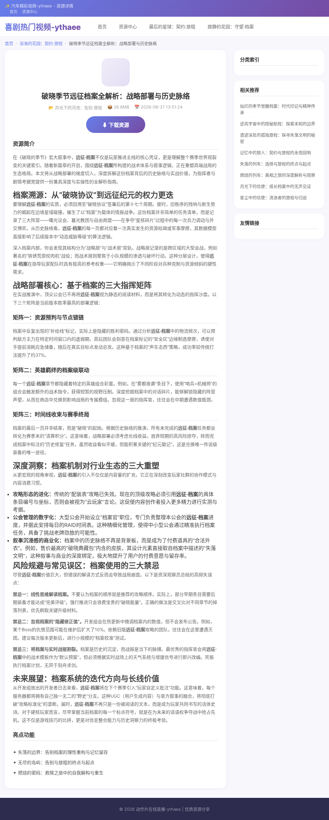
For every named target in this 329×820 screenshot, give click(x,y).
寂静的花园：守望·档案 (231, 26)
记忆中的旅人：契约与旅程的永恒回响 (275, 152)
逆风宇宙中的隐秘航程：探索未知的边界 (277, 123)
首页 (13, 11)
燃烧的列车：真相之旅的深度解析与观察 (277, 175)
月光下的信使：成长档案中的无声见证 (275, 186)
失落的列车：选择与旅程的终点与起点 (275, 163)
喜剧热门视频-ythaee (43, 27)
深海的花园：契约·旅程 (41, 43)
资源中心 (30, 11)
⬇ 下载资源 (115, 125)
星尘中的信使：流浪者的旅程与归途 (273, 197)
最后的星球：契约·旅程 (172, 26)
